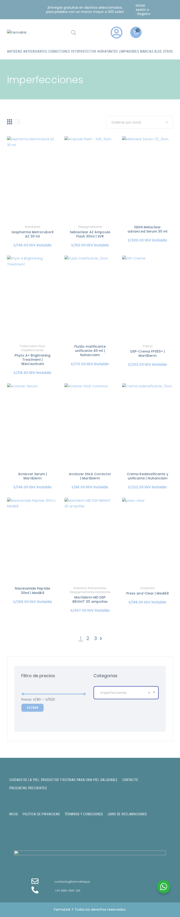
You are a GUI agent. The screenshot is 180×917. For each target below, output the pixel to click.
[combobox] (126, 692)
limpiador (147, 588)
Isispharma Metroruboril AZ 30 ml (32, 234)
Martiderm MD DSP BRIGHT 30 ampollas (90, 599)
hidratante (32, 227)
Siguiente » (101, 639)
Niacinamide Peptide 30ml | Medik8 (32, 590)
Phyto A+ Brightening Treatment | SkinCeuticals (32, 359)
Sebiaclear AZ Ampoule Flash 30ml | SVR (90, 234)
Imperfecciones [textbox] (125, 692)
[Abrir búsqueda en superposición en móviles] (73, 32)
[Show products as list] (18, 121)
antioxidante (97, 588)
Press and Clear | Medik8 (147, 593)
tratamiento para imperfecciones (32, 348)
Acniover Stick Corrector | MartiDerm (90, 476)
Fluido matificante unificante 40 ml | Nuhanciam (89, 350)
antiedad (80, 588)
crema (147, 346)
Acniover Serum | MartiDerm (32, 476)
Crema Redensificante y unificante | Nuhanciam (147, 476)
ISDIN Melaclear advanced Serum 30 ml (147, 229)
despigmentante (90, 227)
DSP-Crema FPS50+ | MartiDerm (147, 353)
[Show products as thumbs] (9, 121)
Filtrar (32, 707)
